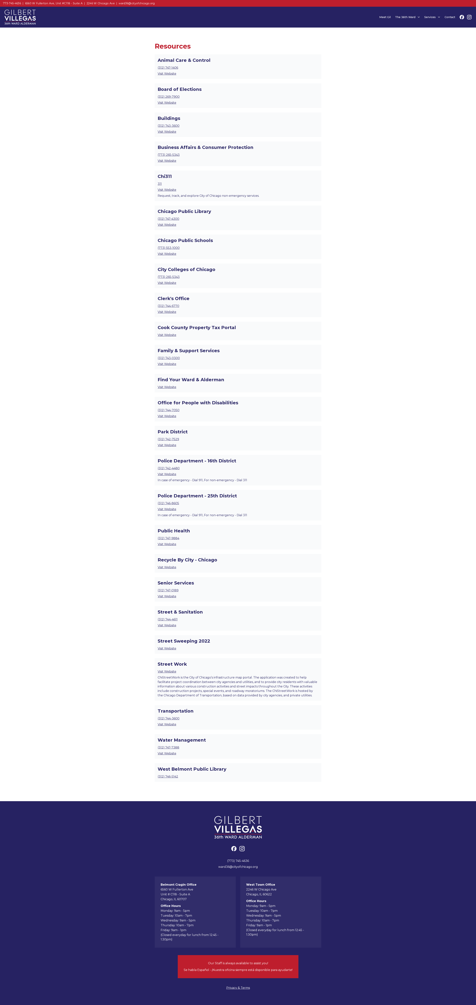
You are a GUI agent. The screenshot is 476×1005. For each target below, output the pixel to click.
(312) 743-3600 (168, 126)
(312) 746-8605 (168, 503)
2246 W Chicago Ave (101, 3)
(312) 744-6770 (168, 306)
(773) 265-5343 (169, 155)
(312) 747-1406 (168, 67)
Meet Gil (385, 17)
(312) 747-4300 (168, 219)
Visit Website (167, 73)
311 (160, 184)
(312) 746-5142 (168, 776)
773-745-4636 (12, 3)
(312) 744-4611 (168, 619)
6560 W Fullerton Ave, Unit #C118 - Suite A (54, 3)
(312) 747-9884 (168, 538)
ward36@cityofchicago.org (137, 3)
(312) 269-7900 (169, 96)
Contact (450, 17)
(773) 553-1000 (169, 248)
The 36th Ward (405, 17)
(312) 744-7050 (168, 410)
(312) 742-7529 (168, 439)
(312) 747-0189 (168, 590)
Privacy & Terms (238, 988)
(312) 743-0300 (169, 358)
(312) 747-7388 (168, 747)
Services (430, 17)
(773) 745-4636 (238, 861)
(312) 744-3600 (168, 718)
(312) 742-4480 (169, 468)
